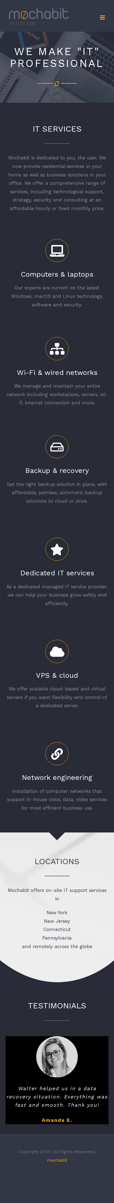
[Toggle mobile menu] (103, 17)
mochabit (57, 1160)
